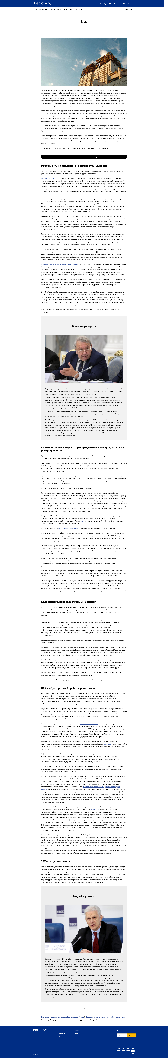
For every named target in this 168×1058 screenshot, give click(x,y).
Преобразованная (47, 178)
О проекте (128, 9)
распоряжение (52, 481)
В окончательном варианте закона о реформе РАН (59, 264)
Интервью (62, 1033)
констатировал (101, 835)
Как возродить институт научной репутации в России (62, 1017)
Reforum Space (76, 9)
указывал (44, 789)
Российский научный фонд (69, 528)
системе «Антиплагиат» (89, 724)
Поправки (95, 810)
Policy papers (62, 9)
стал (82, 521)
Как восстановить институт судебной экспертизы (105, 1017)
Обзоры (77, 1033)
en (100, 4)
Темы (60, 1037)
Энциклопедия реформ (45, 9)
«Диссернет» (108, 744)
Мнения (77, 1030)
